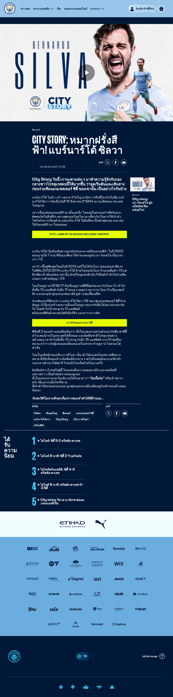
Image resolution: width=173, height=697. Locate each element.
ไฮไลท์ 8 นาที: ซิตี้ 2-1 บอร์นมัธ (61, 456)
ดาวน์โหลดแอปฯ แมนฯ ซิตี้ (79, 322)
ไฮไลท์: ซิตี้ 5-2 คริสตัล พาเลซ (60, 440)
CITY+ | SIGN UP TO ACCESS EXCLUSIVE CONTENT (79, 234)
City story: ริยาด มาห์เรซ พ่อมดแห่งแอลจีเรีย (62, 501)
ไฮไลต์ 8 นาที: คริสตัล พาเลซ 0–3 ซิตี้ (62, 486)
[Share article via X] (108, 162)
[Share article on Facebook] (116, 162)
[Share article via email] (124, 162)
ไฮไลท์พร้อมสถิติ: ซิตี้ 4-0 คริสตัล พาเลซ (58, 471)
